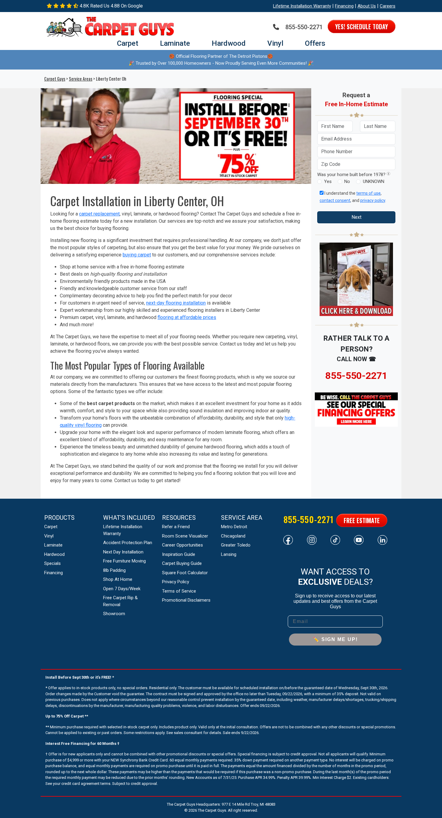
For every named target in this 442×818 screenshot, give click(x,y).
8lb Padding (114, 570)
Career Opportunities (182, 545)
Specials (52, 563)
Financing (344, 6)
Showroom (114, 613)
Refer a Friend (176, 526)
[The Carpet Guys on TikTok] (335, 539)
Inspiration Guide (178, 554)
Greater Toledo (235, 545)
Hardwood (229, 43)
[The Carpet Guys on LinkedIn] (382, 539)
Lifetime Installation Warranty (302, 6)
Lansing (228, 554)
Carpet (127, 43)
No (347, 181)
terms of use (368, 193)
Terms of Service (179, 591)
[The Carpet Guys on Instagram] (312, 539)
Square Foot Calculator (185, 572)
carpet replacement (99, 214)
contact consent (335, 200)
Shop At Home (117, 579)
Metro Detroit (234, 526)
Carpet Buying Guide (182, 563)
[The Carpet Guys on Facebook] (288, 539)
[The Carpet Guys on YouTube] (359, 539)
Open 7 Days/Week (121, 588)
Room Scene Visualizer (185, 536)
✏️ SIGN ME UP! (335, 639)
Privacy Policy (175, 581)
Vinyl (275, 43)
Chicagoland (233, 536)
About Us (367, 6)
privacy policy (372, 200)
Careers (387, 6)
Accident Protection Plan (127, 542)
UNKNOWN (373, 181)
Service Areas (80, 79)
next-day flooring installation (176, 303)
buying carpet (137, 255)
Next (356, 217)
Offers (315, 43)
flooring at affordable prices (187, 317)
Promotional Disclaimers (186, 600)
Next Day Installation (123, 552)
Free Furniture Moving (124, 561)
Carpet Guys (54, 79)
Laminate (175, 43)
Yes (328, 181)
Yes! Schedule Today (361, 26)
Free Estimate (362, 520)
